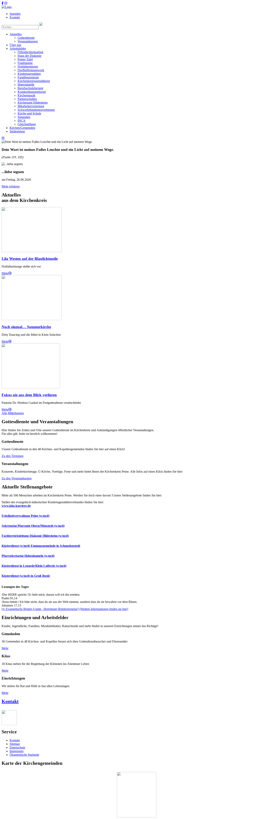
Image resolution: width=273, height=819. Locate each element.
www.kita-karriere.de (16, 505)
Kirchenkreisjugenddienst (34, 81)
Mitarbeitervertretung (31, 106)
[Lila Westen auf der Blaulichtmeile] (32, 251)
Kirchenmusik (26, 95)
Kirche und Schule (29, 113)
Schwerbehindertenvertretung (36, 109)
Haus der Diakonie (29, 55)
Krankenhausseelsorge (32, 91)
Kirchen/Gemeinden (22, 127)
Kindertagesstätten (29, 73)
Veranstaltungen (28, 41)
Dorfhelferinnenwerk (31, 70)
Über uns (15, 45)
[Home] (7, 7)
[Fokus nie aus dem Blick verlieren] (31, 387)
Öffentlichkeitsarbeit (30, 52)
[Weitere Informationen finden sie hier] (103, 609)
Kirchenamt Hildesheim (33, 102)
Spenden (15, 13)
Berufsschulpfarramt (30, 88)
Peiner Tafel (25, 59)
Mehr (5, 273)
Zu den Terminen (12, 456)
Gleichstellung (27, 124)
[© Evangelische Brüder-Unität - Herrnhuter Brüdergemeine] (40, 609)
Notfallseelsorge (28, 66)
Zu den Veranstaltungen (17, 478)
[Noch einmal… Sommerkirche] (32, 319)
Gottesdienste (26, 37)
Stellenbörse (17, 131)
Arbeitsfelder (18, 48)
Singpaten (24, 117)
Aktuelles (16, 34)
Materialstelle (26, 84)
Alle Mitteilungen (13, 413)
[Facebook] (3, 3)
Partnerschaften (27, 99)
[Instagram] (5, 3)
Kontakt (15, 17)
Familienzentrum (28, 77)
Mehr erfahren (11, 186)
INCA (22, 120)
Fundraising (25, 63)
